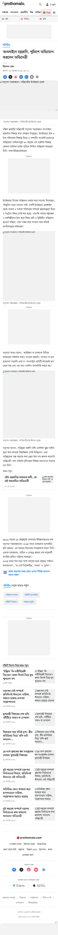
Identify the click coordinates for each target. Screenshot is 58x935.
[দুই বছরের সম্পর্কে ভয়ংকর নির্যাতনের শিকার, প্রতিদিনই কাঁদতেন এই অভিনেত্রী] (45, 775)
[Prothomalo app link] (19, 885)
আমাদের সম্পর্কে (8, 897)
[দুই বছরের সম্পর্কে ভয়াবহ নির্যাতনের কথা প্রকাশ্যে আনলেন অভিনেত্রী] (45, 814)
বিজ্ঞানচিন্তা (41, 844)
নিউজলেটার (33, 903)
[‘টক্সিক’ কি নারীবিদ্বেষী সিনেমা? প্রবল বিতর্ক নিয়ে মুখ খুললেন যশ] (45, 677)
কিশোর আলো (29, 844)
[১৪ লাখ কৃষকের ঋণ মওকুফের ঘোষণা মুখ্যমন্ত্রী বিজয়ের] (45, 757)
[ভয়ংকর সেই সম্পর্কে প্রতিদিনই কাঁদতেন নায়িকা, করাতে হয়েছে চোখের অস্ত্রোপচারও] (45, 698)
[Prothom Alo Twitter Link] (22, 870)
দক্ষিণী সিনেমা (11, 602)
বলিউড (6, 45)
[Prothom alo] (14, 4)
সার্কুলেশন (34, 897)
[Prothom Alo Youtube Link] (37, 870)
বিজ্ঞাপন (23, 897)
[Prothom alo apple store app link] (39, 885)
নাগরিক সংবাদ (16, 844)
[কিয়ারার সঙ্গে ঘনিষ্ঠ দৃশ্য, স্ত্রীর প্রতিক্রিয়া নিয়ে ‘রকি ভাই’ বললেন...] (45, 737)
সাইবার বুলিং (29, 602)
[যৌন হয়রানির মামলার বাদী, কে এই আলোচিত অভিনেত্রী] (47, 479)
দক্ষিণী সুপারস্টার (31, 595)
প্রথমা (50, 849)
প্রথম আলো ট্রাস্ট (9, 849)
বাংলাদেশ (14, 12)
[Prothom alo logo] (29, 838)
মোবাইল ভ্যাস (28, 855)
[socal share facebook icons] (5, 78)
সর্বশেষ (5, 12)
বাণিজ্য (38, 12)
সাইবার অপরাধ (12, 595)
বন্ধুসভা (21, 849)
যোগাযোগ (20, 903)
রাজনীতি (24, 12)
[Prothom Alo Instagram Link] (30, 870)
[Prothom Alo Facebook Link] (15, 870)
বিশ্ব (31, 12)
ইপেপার (42, 849)
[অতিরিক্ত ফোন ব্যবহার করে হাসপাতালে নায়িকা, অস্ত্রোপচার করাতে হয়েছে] (45, 795)
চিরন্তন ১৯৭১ (32, 849)
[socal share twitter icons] (11, 78)
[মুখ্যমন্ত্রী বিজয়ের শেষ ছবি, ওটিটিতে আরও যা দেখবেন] (45, 719)
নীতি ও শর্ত (47, 897)
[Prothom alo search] (40, 4)
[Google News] (43, 870)
